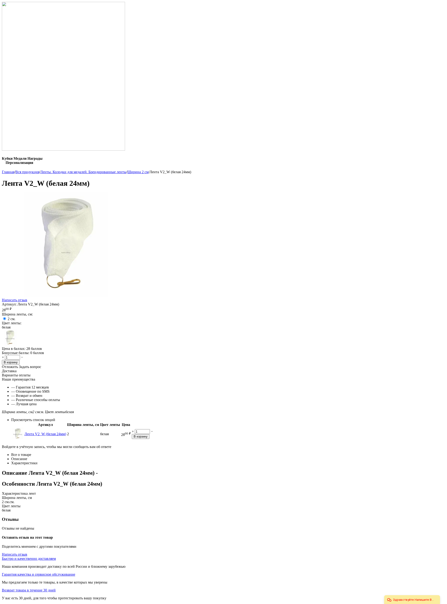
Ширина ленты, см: (17, 314)
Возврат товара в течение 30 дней (29, 590)
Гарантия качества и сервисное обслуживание (38, 574)
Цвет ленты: (11, 323)
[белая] (10, 344)
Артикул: (9, 304)
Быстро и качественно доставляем (29, 559)
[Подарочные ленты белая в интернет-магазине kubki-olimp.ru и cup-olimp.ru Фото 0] (66, 296)
